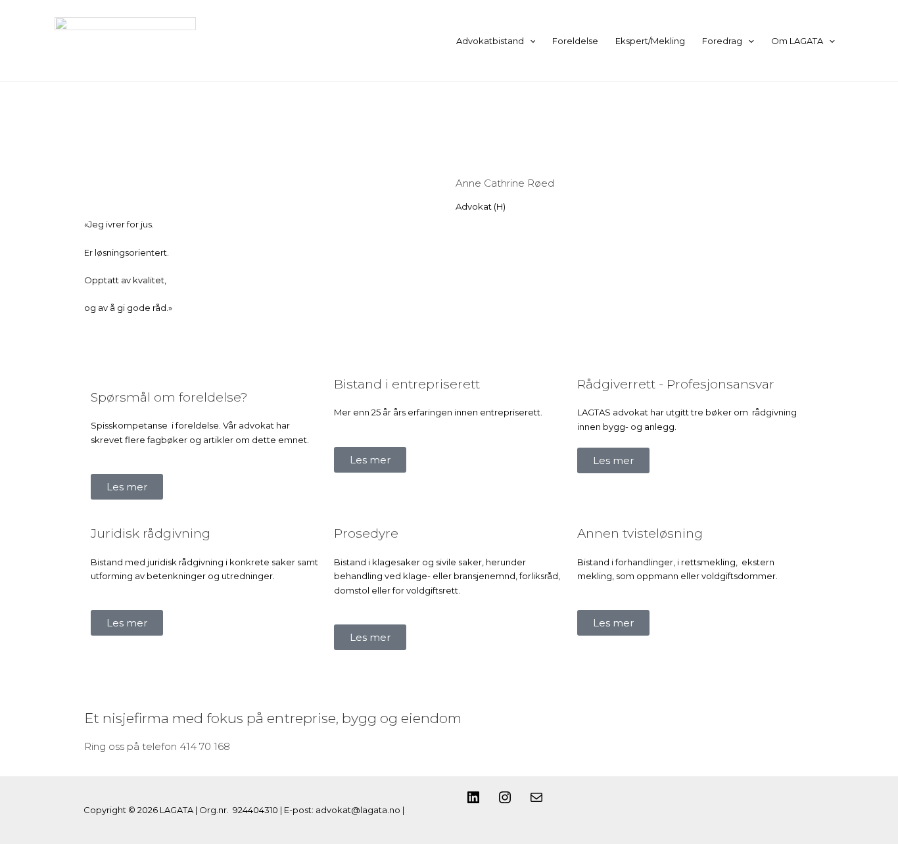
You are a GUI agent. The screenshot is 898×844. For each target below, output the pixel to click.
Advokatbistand (490, 40)
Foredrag (722, 40)
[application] (530, 40)
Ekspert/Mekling (650, 40)
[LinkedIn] (473, 802)
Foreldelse (575, 40)
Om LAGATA (797, 40)
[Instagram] (505, 802)
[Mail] (536, 802)
